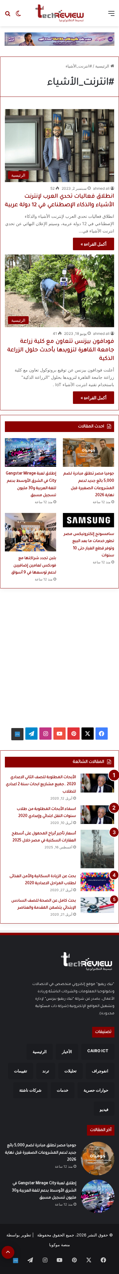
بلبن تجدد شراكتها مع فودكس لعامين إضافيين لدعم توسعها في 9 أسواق (33, 565)
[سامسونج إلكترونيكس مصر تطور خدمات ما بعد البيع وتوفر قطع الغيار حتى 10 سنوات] (88, 520)
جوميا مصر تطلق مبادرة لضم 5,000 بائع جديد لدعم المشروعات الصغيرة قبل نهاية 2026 (40, 1153)
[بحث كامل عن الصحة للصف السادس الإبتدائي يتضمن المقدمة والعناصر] (97, 905)
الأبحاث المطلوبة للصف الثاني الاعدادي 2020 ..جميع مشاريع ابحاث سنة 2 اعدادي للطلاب (41, 784)
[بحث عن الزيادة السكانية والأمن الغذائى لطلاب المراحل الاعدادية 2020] (97, 882)
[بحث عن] (8, 15)
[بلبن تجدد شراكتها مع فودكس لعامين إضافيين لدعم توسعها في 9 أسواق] (30, 532)
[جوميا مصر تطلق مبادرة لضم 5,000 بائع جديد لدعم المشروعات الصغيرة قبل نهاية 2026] (88, 452)
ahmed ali (101, 188)
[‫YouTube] (59, 733)
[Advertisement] (59, 655)
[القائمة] (111, 15)
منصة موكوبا (59, 1244)
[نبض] (17, 734)
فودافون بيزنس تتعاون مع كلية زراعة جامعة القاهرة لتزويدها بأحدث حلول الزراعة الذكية (60, 350)
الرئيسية (102, 66)
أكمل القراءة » (93, 244)
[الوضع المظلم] (18, 15)
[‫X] (87, 733)
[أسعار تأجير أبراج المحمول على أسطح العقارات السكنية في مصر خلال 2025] (97, 849)
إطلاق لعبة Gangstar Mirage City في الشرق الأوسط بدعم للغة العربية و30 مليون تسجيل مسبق (44, 1190)
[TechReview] (59, 13)
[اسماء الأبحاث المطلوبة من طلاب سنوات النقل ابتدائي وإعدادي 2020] (97, 814)
